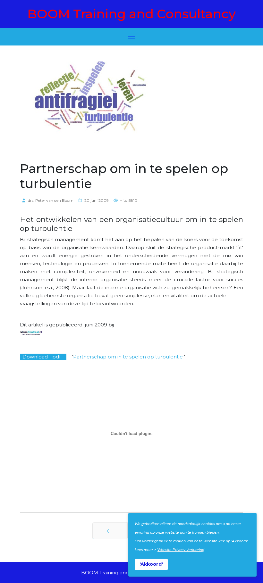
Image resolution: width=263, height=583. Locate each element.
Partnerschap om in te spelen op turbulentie (128, 357)
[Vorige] (110, 531)
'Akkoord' (151, 564)
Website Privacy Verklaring (180, 550)
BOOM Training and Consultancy (131, 13)
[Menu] (131, 36)
